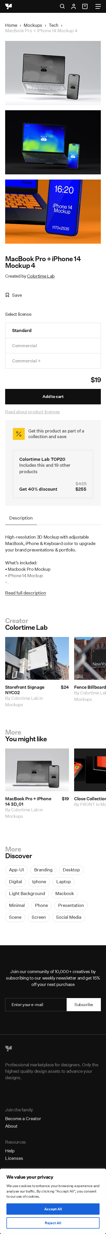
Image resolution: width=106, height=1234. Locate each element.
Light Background (27, 893)
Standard (21, 330)
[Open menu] (98, 6)
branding (43, 869)
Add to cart (52, 396)
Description (21, 518)
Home (11, 25)
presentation (71, 905)
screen (39, 917)
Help (9, 1150)
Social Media (68, 917)
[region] (53, 1201)
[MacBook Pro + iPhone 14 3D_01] (37, 769)
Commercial (24, 345)
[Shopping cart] (85, 6)
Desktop (71, 869)
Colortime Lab (41, 276)
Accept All (53, 1209)
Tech (53, 25)
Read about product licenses (32, 411)
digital (15, 881)
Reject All (53, 1223)
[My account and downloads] (73, 6)
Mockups (33, 25)
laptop (63, 881)
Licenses (14, 1158)
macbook (64, 893)
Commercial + (26, 360)
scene (15, 917)
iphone (39, 881)
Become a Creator (23, 1118)
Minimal (17, 905)
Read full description (25, 592)
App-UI (16, 869)
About (11, 1126)
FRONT (87, 804)
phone (41, 905)
